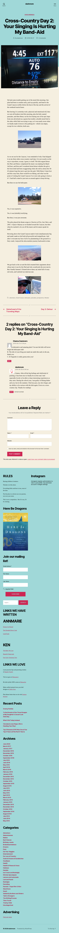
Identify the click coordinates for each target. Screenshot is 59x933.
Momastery (15, 677)
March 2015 (7, 797)
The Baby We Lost (8, 651)
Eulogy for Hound (8, 627)
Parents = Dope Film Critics (12, 886)
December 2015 (8, 776)
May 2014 (6, 821)
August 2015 (7, 786)
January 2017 (7, 748)
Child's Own (12, 689)
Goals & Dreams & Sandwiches (13, 858)
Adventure (6, 833)
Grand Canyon (20, 298)
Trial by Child (7, 903)
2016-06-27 (30, 38)
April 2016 (6, 767)
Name (9, 433)
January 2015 (7, 802)
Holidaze (6, 868)
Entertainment (8, 854)
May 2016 (6, 765)
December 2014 (8, 804)
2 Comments (42, 38)
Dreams (5, 847)
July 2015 (6, 788)
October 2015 (7, 781)
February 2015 (8, 800)
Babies (5, 837)
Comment (10, 417)
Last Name (6, 581)
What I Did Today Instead (11, 720)
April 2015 (6, 795)
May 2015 (6, 793)
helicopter (27, 298)
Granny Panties (8, 709)
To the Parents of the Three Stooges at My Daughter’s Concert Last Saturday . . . (15, 714)
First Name (6, 574)
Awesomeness (29, 14)
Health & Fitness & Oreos (11, 865)
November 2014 (8, 807)
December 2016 (8, 751)
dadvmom (29, 4)
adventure (12, 298)
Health (5, 863)
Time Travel (7, 900)
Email (32, 433)
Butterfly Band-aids (8, 654)
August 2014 (7, 814)
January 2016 (7, 774)
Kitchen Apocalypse (10, 875)
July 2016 (6, 760)
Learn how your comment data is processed (41, 459)
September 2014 (8, 811)
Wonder (46, 298)
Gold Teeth (6, 634)
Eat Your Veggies (8, 851)
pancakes (33, 298)
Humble (5, 870)
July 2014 (6, 816)
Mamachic (23, 682)
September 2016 (8, 758)
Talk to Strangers (9, 896)
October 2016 (7, 755)
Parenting (6, 884)
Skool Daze (6, 889)
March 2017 (7, 746)
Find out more (7, 917)
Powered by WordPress (24, 928)
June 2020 (6, 744)
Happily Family (8, 672)
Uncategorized (8, 905)
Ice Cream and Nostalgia (11, 872)
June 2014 (6, 818)
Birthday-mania (8, 842)
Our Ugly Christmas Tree (10, 658)
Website (9, 441)
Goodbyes (6, 861)
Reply (9, 361)
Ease (4, 849)
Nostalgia (6, 882)
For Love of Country (9, 856)
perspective (40, 298)
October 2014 (7, 809)
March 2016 (7, 769)
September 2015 (8, 783)
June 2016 (6, 762)
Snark (5, 891)
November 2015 (8, 779)
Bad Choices (7, 840)
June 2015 (6, 790)
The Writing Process (10, 898)
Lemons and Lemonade (11, 877)
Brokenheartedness (9, 844)
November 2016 (8, 753)
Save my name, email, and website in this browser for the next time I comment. (29, 448)
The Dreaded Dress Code (10, 630)
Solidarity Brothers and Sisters (13, 893)
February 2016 (8, 772)
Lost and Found (8, 879)
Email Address (7, 566)
